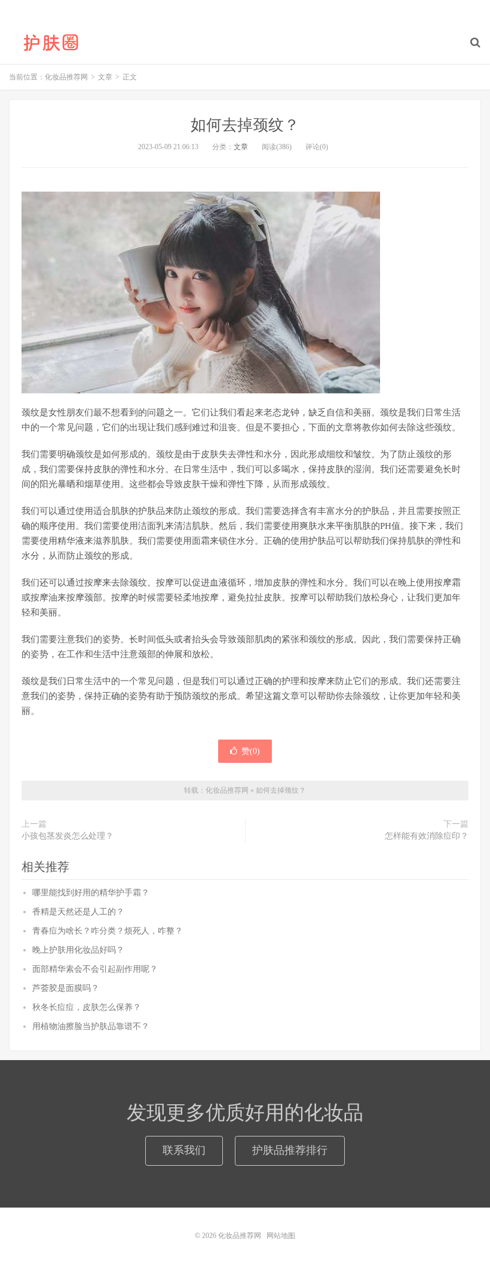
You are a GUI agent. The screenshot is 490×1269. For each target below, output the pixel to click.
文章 (241, 147)
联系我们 (184, 1150)
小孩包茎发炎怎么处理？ (68, 835)
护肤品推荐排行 (289, 1150)
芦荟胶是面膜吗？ (65, 988)
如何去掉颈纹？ (245, 125)
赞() (250, 751)
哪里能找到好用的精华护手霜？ (90, 892)
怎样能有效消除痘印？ (426, 835)
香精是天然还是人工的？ (78, 911)
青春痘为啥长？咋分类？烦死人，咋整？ (107, 930)
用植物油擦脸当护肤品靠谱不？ (90, 1026)
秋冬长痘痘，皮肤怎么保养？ (86, 1007)
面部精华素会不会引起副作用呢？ (95, 969)
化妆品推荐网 (51, 42)
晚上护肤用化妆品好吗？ (78, 949)
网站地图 (281, 1235)
